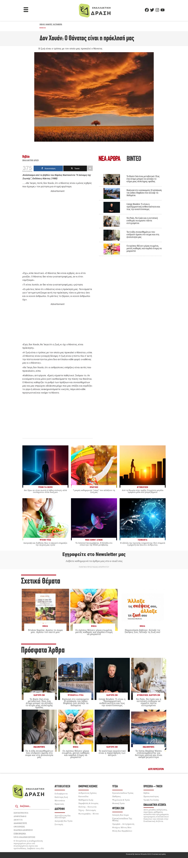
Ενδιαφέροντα (39, 747)
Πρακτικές (59, 804)
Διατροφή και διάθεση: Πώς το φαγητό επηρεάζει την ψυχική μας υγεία (45, 544)
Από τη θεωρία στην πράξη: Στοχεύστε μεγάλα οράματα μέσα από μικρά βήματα (142, 491)
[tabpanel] (130, 213)
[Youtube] (163, 10)
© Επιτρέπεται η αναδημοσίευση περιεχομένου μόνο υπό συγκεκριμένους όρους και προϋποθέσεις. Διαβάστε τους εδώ (29, 845)
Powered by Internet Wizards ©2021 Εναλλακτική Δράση (146, 854)
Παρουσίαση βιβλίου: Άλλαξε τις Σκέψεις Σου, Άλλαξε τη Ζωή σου (142, 631)
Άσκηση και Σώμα (120, 815)
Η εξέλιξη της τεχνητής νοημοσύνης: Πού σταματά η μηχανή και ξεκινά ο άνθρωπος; (142, 544)
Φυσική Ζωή (118, 808)
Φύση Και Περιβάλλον (122, 831)
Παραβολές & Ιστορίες (88, 803)
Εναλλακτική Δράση (30, 160)
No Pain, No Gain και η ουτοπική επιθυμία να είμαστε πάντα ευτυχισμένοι (142, 220)
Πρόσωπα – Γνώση (152, 786)
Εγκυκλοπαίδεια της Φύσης (122, 819)
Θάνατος (49, 25)
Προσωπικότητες (151, 796)
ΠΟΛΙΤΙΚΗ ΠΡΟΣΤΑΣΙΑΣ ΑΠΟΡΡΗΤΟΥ (94, 567)
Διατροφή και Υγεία (63, 821)
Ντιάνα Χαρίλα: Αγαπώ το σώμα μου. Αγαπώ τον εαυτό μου (45, 631)
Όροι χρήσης (19, 826)
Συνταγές (59, 824)
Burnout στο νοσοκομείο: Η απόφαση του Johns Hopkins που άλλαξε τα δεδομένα (144, 193)
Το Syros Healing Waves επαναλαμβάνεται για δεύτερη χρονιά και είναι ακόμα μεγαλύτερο (148, 754)
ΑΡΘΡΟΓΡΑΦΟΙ (20, 816)
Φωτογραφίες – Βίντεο (88, 813)
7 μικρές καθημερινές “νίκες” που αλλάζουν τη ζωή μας (94, 491)
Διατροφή (60, 809)
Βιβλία (43, 28)
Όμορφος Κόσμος (87, 786)
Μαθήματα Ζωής (85, 800)
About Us (18, 819)
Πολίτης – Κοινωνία (87, 806)
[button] (26, 10)
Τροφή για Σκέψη (151, 800)
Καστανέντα (57, 25)
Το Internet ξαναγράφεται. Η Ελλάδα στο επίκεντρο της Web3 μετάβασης (93, 544)
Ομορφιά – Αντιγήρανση (123, 824)
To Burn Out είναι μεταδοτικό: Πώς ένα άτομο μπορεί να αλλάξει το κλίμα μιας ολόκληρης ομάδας (142, 179)
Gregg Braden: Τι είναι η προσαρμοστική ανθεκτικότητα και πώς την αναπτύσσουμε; (143, 206)
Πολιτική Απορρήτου (23, 830)
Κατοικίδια (83, 796)
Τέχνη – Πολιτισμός (87, 810)
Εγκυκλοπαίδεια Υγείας (122, 793)
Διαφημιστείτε (20, 823)
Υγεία (115, 786)
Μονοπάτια (60, 800)
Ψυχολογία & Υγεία (76, 695)
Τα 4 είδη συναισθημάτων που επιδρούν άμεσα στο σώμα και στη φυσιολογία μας (142, 234)
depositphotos (21, 813)
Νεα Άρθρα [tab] (109, 159)
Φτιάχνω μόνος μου (121, 827)
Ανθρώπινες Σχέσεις (87, 793)
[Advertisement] (57, 232)
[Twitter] (152, 10)
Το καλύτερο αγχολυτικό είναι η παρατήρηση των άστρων (112, 752)
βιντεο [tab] (134, 159)
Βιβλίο (42, 25)
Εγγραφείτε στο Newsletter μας (94, 554)
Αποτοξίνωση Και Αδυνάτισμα (63, 816)
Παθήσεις (116, 796)
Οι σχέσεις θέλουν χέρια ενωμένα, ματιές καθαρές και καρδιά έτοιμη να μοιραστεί (144, 248)
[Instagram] (157, 10)
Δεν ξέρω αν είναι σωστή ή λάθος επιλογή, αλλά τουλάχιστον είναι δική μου (45, 491)
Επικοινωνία (20, 833)
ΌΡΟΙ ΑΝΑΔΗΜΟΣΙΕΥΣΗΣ (24, 837)
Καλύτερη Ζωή (39, 695)
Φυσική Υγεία (118, 803)
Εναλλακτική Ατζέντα (154, 805)
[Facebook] (147, 10)
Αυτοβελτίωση (142, 695)
